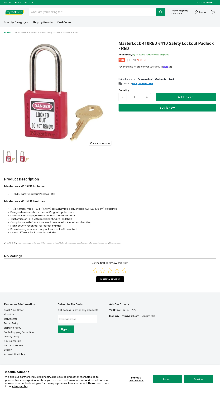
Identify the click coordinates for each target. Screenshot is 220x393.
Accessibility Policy (14, 354)
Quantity (124, 90)
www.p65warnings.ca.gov (113, 243)
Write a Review (110, 279)
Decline (198, 379)
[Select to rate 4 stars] (117, 270)
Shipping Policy (12, 327)
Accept (167, 379)
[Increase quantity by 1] (147, 97)
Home (7, 32)
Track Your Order (204, 2)
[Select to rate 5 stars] (124, 270)
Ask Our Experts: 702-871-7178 (18, 2)
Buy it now (167, 107)
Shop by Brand (42, 22)
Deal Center (64, 22)
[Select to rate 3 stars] (109, 270)
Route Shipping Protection (19, 332)
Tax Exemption (12, 341)
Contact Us (10, 318)
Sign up (66, 329)
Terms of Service (13, 345)
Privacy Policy (20, 386)
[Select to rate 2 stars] (102, 270)
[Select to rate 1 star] (95, 270)
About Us (9, 314)
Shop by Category (15, 22)
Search (8, 349)
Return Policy (11, 323)
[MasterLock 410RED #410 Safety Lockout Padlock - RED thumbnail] (10, 156)
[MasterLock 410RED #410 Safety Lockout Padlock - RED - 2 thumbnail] (23, 156)
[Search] (160, 12)
